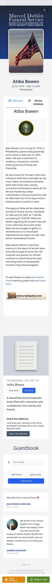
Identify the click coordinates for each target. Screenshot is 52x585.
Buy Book (29, 390)
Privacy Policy (18, 573)
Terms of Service (33, 573)
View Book (13, 390)
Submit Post (26, 481)
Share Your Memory (18, 433)
